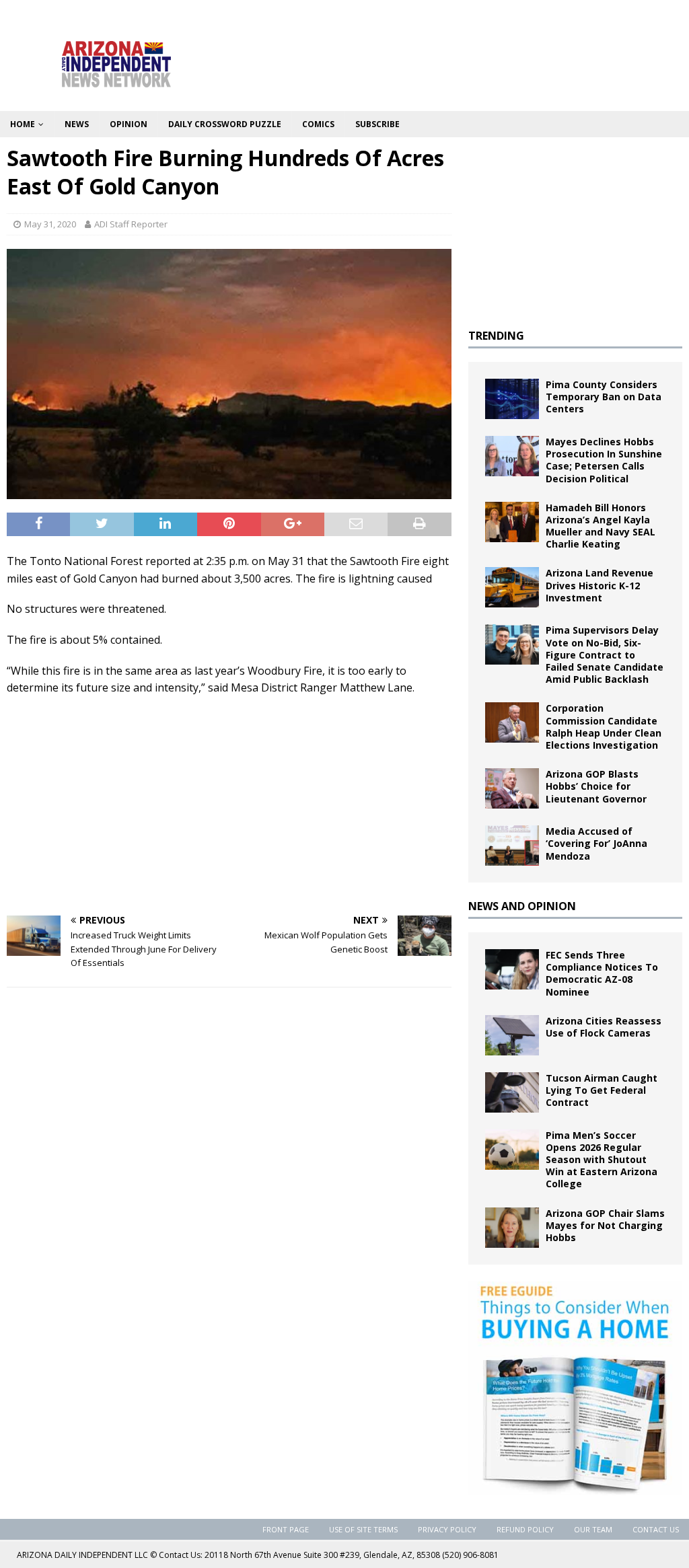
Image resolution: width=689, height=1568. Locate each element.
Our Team (593, 1529)
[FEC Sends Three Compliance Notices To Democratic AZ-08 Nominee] (512, 969)
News (77, 124)
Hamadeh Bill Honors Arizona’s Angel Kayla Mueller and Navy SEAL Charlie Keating (600, 526)
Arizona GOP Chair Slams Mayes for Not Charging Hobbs (605, 1225)
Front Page (285, 1529)
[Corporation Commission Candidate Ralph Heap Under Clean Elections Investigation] (512, 722)
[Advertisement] (229, 804)
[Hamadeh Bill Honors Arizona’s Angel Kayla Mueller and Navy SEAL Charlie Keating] (512, 522)
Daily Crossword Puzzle (224, 124)
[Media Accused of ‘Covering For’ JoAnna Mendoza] (512, 845)
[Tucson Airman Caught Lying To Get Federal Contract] (512, 1092)
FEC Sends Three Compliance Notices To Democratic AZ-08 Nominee (602, 973)
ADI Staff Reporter (131, 224)
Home (22, 124)
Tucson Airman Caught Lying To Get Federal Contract (601, 1090)
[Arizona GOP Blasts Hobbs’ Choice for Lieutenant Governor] (512, 788)
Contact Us (655, 1529)
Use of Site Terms (363, 1529)
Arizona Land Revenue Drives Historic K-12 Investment (599, 584)
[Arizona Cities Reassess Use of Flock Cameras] (512, 1035)
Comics (318, 124)
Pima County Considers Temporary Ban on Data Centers (603, 396)
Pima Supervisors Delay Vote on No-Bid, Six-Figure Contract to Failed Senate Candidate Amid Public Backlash (604, 654)
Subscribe (377, 124)
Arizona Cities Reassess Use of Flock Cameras (603, 1026)
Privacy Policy (447, 1529)
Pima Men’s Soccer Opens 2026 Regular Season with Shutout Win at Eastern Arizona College (601, 1160)
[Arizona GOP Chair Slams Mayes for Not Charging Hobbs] (512, 1227)
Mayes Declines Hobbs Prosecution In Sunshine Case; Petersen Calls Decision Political (604, 460)
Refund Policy (525, 1529)
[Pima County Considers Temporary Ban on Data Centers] (512, 399)
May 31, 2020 (50, 224)
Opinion (128, 124)
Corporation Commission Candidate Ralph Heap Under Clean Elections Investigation (603, 726)
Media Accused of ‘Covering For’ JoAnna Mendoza (596, 843)
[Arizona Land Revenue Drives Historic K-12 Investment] (512, 587)
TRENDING (496, 335)
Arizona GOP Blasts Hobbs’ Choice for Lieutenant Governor (596, 786)
